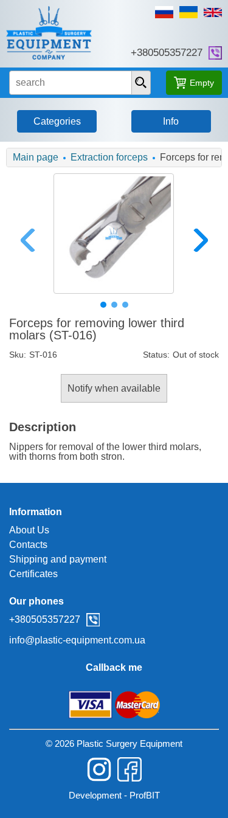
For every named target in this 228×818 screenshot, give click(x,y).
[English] (213, 12)
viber (215, 53)
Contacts (28, 544)
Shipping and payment (57, 559)
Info (171, 121)
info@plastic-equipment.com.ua (77, 640)
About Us (29, 530)
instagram (99, 769)
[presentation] (141, 83)
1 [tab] (103, 305)
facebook (129, 769)
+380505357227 (166, 52)
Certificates (33, 574)
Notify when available (114, 388)
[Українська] (188, 12)
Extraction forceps (109, 157)
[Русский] (164, 12)
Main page (35, 157)
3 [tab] (125, 305)
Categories (57, 121)
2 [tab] (114, 305)
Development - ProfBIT (114, 795)
